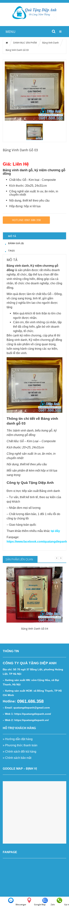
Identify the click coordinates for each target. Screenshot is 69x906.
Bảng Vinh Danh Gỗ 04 (34, 628)
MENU (10, 31)
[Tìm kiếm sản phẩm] (53, 31)
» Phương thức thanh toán (20, 745)
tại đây (55, 530)
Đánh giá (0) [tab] (16, 243)
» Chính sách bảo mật (17, 757)
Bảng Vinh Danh (50, 42)
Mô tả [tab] (12, 236)
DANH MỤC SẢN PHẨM (25, 42)
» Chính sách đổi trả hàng (19, 751)
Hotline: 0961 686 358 (26, 220)
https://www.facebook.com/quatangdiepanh (37, 541)
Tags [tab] (11, 250)
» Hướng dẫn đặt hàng (18, 739)
